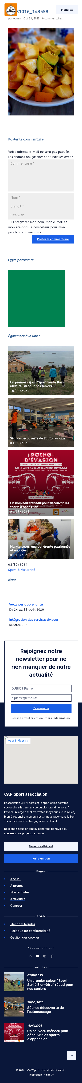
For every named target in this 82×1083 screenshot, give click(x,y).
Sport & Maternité (21, 570)
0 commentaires (52, 18)
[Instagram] (45, 956)
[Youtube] (37, 956)
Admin (17, 18)
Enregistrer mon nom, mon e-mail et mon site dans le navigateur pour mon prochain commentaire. (37, 227)
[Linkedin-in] (30, 956)
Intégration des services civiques (34, 618)
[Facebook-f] (52, 956)
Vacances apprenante (26, 603)
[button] (41, 858)
